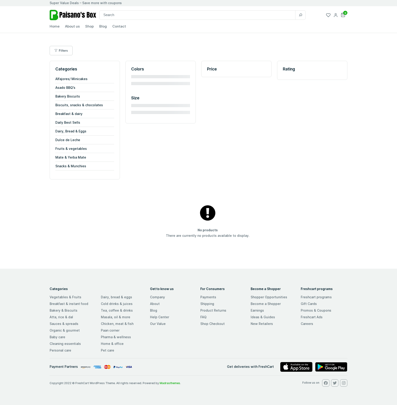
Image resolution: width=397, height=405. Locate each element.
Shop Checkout (212, 324)
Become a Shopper (266, 304)
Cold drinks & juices (117, 304)
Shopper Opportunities (269, 297)
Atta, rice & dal (61, 317)
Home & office (112, 344)
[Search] (300, 15)
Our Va (155, 324)
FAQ (203, 317)
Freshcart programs (316, 297)
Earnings (257, 310)
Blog (153, 310)
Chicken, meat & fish (117, 324)
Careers (307, 324)
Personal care (60, 350)
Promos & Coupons (316, 310)
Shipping (207, 304)
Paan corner (110, 330)
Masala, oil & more (115, 317)
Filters (63, 50)
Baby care (57, 337)
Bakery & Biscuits (63, 310)
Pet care (107, 350)
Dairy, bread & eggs (116, 297)
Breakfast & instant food (69, 304)
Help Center (159, 317)
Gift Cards (309, 304)
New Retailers (262, 324)
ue (164, 324)
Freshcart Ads (312, 317)
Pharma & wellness (116, 337)
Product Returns (213, 310)
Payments (208, 297)
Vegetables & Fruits (65, 297)
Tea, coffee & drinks (117, 310)
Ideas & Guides (263, 317)
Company (157, 297)
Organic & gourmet (65, 330)
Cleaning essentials (65, 344)
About (155, 304)
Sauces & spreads (64, 324)
